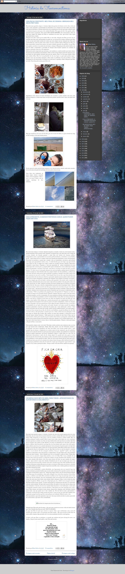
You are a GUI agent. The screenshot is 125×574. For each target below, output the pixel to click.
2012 (83, 155)
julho (84, 103)
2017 (83, 144)
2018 (83, 141)
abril (84, 110)
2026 (83, 76)
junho (84, 106)
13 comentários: (49, 206)
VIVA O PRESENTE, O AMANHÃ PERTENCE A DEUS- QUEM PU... (89, 121)
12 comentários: (49, 387)
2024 (83, 80)
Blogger (72, 570)
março (85, 131)
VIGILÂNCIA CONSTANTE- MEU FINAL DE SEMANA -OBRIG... (89, 115)
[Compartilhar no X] (60, 207)
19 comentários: (49, 548)
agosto (85, 101)
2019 (83, 139)
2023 (83, 83)
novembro (86, 94)
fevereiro (85, 134)
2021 (83, 87)
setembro (85, 99)
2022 (83, 85)
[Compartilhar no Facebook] (62, 207)
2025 (83, 78)
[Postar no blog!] (58, 207)
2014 (83, 150)
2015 (83, 148)
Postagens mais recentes (33, 553)
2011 (83, 157)
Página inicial (51, 553)
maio (84, 108)
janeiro (85, 136)
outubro (85, 96)
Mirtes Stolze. (92, 44)
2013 (83, 153)
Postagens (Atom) (52, 559)
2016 (83, 146)
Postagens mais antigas (68, 553)
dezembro (86, 92)
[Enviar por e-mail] (56, 207)
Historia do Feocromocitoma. (47, 8)
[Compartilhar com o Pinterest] (63, 207)
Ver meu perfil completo (86, 68)
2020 (83, 90)
